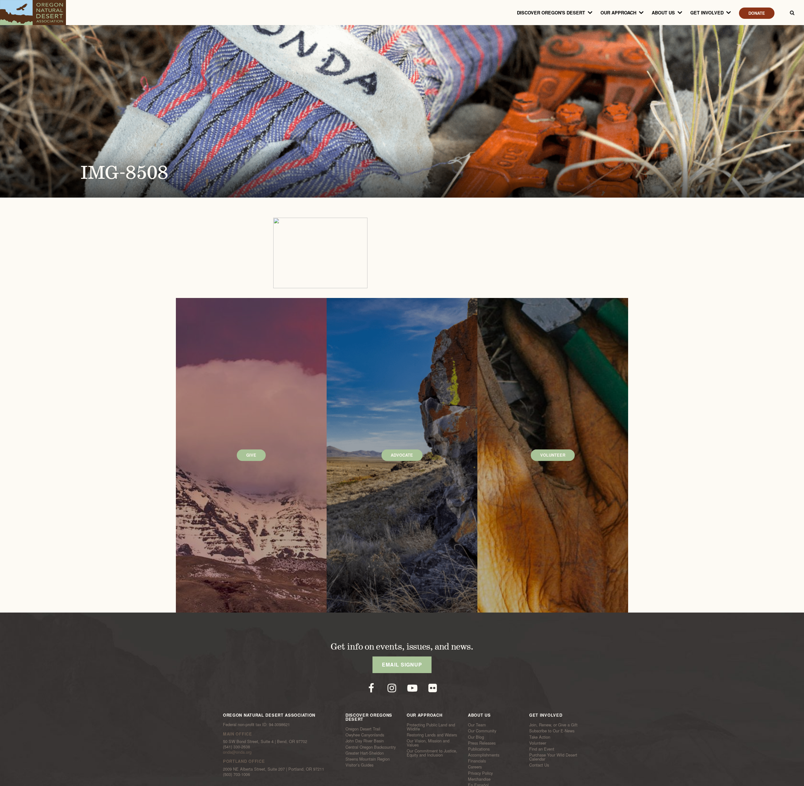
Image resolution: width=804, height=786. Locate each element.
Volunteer (537, 743)
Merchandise (479, 779)
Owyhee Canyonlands (364, 735)
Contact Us (539, 765)
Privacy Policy (480, 773)
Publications (479, 749)
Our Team (477, 725)
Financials (477, 761)
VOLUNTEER (552, 455)
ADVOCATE (402, 455)
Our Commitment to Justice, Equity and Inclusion (432, 753)
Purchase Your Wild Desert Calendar (553, 757)
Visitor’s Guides (359, 765)
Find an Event (541, 749)
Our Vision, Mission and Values (428, 743)
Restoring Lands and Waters (432, 735)
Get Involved (707, 12)
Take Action (539, 737)
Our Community (482, 731)
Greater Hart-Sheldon (364, 753)
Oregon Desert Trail (362, 729)
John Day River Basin (364, 741)
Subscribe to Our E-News (551, 731)
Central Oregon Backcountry (370, 747)
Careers (475, 767)
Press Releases (482, 743)
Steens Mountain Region (367, 759)
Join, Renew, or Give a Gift (553, 725)
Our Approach (618, 12)
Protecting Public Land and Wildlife (431, 727)
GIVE (251, 455)
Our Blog (476, 737)
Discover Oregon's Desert (551, 12)
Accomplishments (483, 755)
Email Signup (402, 664)
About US (663, 12)
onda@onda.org (237, 752)
